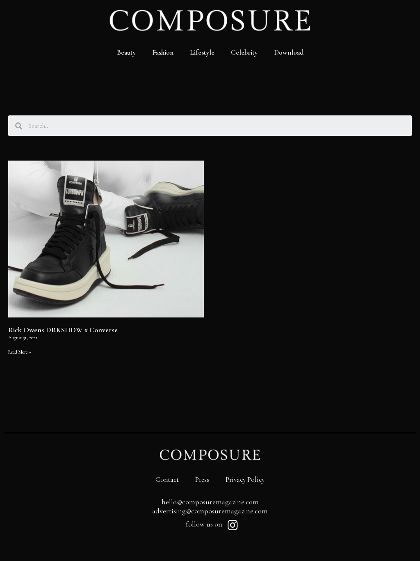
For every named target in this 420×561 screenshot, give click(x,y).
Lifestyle (202, 52)
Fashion (162, 52)
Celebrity (244, 52)
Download (289, 52)
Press (202, 479)
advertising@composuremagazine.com (210, 510)
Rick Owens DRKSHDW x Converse (63, 329)
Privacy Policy (245, 479)
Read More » (19, 352)
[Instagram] (232, 525)
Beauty (126, 52)
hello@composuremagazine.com (210, 501)
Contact (167, 479)
